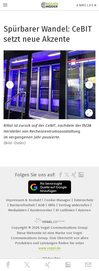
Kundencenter (41, 210)
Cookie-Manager (58, 200)
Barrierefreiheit (23, 205)
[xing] (48, 265)
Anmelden (86, 5)
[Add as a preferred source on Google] (49, 187)
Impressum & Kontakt (24, 200)
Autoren (84, 210)
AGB (42, 205)
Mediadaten (18, 210)
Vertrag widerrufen (74, 205)
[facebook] (9, 265)
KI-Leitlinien (66, 210)
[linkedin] (68, 265)
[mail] (88, 265)
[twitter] (28, 264)
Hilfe (52, 205)
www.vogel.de (50, 248)
